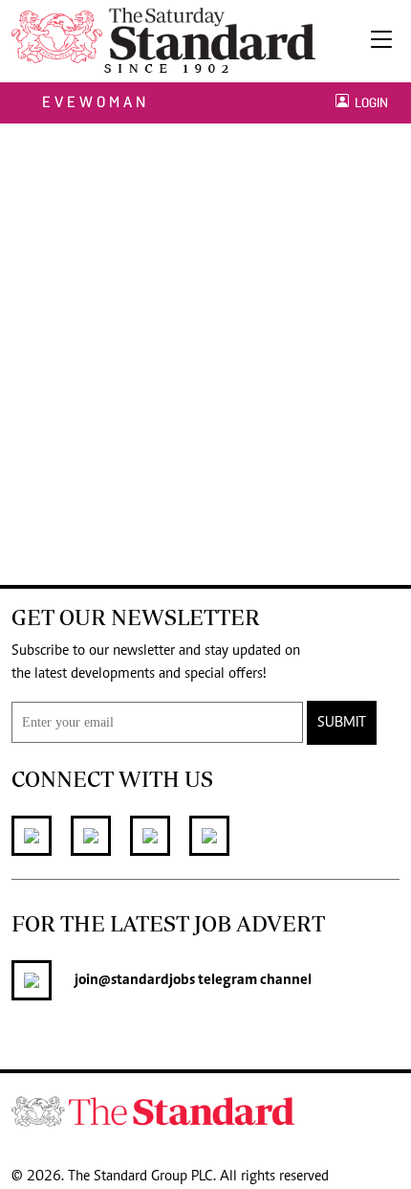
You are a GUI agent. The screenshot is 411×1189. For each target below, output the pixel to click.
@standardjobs (146, 980)
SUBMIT (341, 722)
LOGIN (368, 103)
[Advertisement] (205, 339)
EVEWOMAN (95, 102)
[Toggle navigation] (381, 41)
